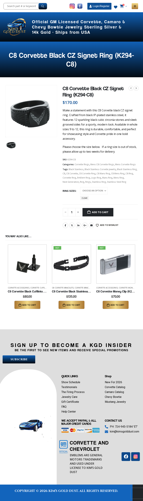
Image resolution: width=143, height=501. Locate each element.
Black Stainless (76, 169)
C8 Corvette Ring (87, 173)
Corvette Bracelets (84, 288)
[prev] (131, 88)
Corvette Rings (82, 164)
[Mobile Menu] (135, 6)
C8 (64, 173)
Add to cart (100, 212)
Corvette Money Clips (129, 288)
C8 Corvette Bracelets (63, 288)
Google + (85, 225)
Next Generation (71, 181)
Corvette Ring (69, 177)
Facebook (65, 225)
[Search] (43, 6)
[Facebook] (126, 456)
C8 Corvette (72, 173)
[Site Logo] (15, 26)
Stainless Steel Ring (116, 181)
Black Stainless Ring (127, 169)
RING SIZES (69, 190)
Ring (82, 181)
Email (91, 225)
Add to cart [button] (29, 304)
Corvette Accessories (18, 288)
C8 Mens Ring (118, 173)
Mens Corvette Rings (125, 164)
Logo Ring (96, 177)
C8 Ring (129, 173)
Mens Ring (119, 177)
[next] (136, 88)
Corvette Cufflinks (39, 288)
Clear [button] (84, 198)
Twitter (72, 225)
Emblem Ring (83, 177)
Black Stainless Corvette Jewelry (100, 169)
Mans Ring (107, 177)
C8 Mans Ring (103, 173)
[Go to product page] (27, 264)
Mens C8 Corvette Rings (102, 164)
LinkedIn (78, 225)
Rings (88, 181)
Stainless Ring (99, 181)
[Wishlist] (115, 7)
